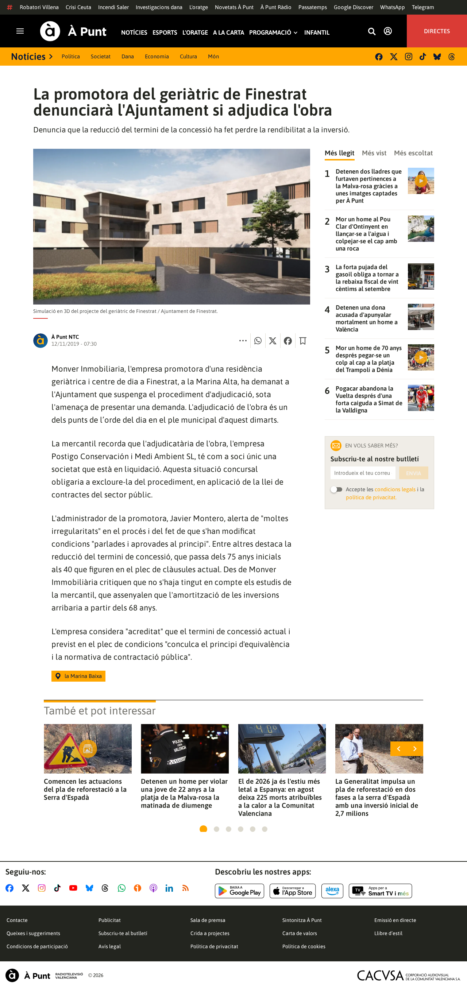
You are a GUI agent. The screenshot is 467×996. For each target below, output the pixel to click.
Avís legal (110, 946)
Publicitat (110, 920)
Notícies (134, 32)
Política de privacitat (214, 946)
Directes (437, 31)
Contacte (17, 920)
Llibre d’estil (388, 933)
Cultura (188, 56)
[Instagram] (408, 56)
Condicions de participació (37, 946)
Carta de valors (299, 933)
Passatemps (312, 7)
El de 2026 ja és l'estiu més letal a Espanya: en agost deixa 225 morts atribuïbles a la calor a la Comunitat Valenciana (280, 797)
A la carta (228, 32)
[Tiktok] (423, 56)
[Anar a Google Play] (239, 891)
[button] (203, 829)
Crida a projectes (209, 933)
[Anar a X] (27, 888)
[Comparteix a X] (273, 340)
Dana (127, 56)
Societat (101, 56)
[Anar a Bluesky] (91, 888)
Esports (165, 32)
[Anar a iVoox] (139, 888)
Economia (157, 56)
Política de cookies (303, 946)
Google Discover (353, 7)
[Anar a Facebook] (10, 888)
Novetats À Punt (234, 7)
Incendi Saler (113, 7)
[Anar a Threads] (107, 888)
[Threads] (452, 56)
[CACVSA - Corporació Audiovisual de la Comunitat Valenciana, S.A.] (409, 975)
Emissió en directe (395, 920)
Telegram (423, 7)
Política (71, 56)
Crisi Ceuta (78, 7)
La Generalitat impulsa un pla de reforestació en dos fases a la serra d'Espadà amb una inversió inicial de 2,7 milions (376, 797)
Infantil (316, 32)
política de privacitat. (371, 497)
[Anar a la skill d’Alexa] (332, 891)
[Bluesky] (437, 56)
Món (213, 56)
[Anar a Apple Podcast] (155, 888)
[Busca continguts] (371, 32)
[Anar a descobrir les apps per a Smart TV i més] (380, 891)
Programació (270, 32)
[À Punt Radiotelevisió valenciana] (44, 975)
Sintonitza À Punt (302, 920)
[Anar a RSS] (187, 888)
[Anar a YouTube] (74, 888)
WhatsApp (392, 7)
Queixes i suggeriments (33, 933)
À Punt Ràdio (276, 7)
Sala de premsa (207, 920)
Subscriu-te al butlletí (123, 933)
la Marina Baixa (83, 676)
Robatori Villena (39, 7)
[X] (394, 56)
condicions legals (395, 489)
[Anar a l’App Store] (293, 891)
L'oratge (198, 7)
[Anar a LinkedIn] (171, 888)
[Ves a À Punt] (73, 31)
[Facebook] (379, 57)
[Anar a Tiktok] (59, 888)
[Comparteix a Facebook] (288, 340)
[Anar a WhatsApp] (123, 888)
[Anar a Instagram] (43, 888)
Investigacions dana (159, 7)
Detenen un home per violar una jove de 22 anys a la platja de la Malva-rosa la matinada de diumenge (184, 793)
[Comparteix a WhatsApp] (258, 340)
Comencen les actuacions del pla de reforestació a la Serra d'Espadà (85, 789)
